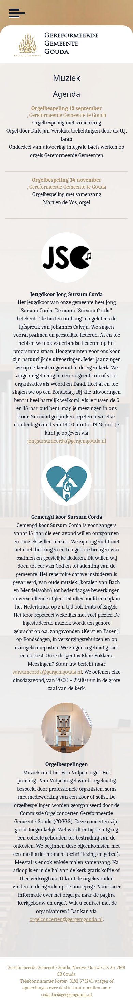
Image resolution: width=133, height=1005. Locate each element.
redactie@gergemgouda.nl (66, 995)
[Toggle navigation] (16, 13)
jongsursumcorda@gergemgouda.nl (66, 441)
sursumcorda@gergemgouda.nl (47, 672)
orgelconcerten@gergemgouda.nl (66, 919)
